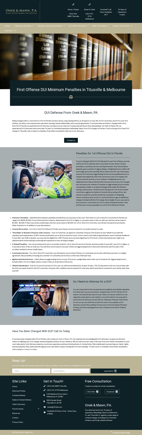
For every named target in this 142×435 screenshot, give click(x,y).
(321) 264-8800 (53, 386)
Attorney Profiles (77, 26)
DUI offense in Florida (115, 205)
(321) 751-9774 (53, 390)
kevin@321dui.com (54, 407)
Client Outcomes (121, 26)
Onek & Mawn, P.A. (98, 405)
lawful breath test (99, 195)
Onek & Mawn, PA (65, 339)
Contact (9, 31)
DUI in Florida (98, 161)
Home (7, 26)
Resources (16, 413)
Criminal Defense (23, 26)
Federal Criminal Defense (49, 26)
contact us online (30, 349)
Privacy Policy (17, 422)
